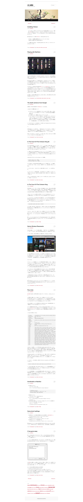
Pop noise (30, 290)
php (45, 489)
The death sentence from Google (37, 103)
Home (28, 20)
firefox (37, 487)
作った (40, 75)
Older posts (29, 23)
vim (53, 491)
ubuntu (43, 98)
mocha (35, 489)
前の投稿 (28, 293)
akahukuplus (33, 485)
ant (37, 485)
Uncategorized (32, 47)
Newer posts (53, 23)
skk (32, 491)
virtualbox (32, 493)
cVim (30, 31)
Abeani (28, 485)
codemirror (46, 485)
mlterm (33, 489)
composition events (51, 485)
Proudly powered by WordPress (41, 498)
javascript (52, 487)
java (47, 487)
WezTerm (47, 86)
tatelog (34, 491)
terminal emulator (39, 98)
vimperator (29, 493)
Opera (39, 489)
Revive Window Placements (35, 226)
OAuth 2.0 (37, 489)
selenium (29, 491)
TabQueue (39, 106)
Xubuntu (48, 493)
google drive (43, 487)
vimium (42, 47)
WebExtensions (42, 493)
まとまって (33, 307)
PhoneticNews (43, 489)
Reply (40, 221)
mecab (31, 489)
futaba (40, 487)
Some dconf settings (33, 411)
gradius (46, 487)
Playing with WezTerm (33, 52)
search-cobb (51, 489)
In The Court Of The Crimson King (37, 184)
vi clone (52, 491)
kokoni (28, 489)
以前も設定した (50, 415)
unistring (47, 491)
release (48, 489)
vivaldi (34, 493)
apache (39, 485)
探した (41, 86)
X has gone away (32, 431)
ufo (43, 491)
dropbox (33, 487)
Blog (31, 20)
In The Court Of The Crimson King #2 (38, 142)
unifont (45, 491)
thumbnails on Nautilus (34, 381)
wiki (39, 197)
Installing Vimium (32, 27)
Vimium (38, 36)
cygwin (30, 487)
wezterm (45, 98)
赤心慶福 (30, 5)
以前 (29, 462)
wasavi (37, 493)
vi (50, 491)
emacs (35, 487)
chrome (38, 47)
